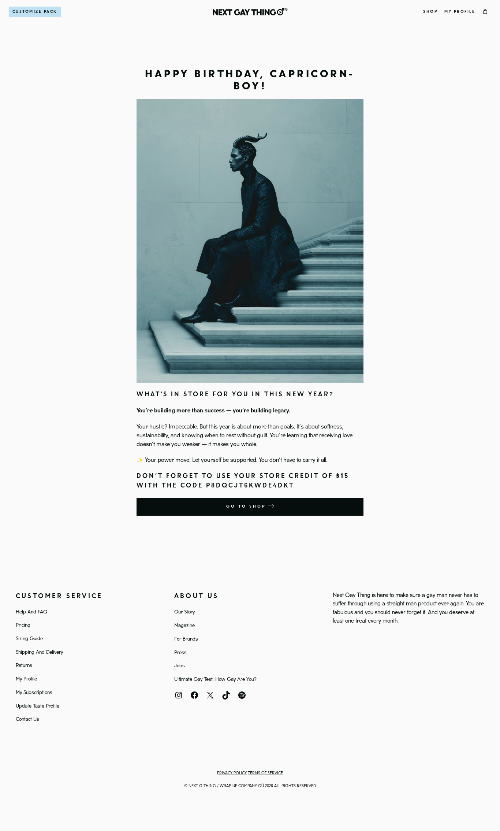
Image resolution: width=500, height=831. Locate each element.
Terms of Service (265, 773)
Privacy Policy (232, 773)
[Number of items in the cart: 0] (485, 12)
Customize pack (34, 12)
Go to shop (247, 506)
